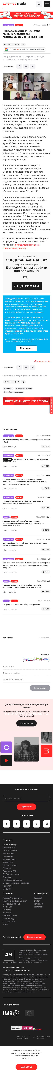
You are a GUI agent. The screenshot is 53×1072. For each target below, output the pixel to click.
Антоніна (7, 877)
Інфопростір (8, 25)
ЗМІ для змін (8, 853)
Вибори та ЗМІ (9, 871)
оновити (45, 654)
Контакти (7, 913)
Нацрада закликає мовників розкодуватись (22, 605)
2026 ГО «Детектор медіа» (18, 970)
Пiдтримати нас (34, 937)
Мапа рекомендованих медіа (16, 883)
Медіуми (7, 889)
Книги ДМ (7, 907)
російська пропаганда (14, 392)
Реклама (7, 910)
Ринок (6, 517)
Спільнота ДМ (26, 723)
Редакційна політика (12, 898)
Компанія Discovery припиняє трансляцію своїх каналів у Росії (26, 441)
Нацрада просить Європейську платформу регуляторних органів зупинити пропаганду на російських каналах (23, 523)
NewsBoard (8, 862)
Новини (19, 25)
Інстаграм (38, 907)
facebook (38, 898)
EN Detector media (11, 874)
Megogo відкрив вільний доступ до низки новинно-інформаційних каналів (25, 544)
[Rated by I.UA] (37, 1029)
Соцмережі (41, 893)
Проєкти (8, 840)
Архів (5, 924)
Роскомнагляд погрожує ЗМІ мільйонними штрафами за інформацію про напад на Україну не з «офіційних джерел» (26, 565)
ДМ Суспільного (10, 850)
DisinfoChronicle (10, 865)
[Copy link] (32, 66)
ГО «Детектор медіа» (12, 880)
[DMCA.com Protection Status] (16, 1029)
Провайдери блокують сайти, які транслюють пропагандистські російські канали (23, 502)
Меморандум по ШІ (11, 904)
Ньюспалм (7, 886)
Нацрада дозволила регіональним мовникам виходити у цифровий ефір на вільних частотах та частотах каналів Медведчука (24, 481)
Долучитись (26, 348)
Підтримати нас (10, 915)
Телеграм (38, 904)
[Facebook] (19, 66)
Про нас (8, 893)
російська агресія (25, 388)
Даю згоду (26, 1067)
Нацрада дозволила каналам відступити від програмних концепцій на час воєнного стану (22, 586)
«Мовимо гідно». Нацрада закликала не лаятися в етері (26, 460)
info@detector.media (15, 968)
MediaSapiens (9, 847)
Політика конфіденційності (15, 901)
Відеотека (7, 868)
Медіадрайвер (9, 859)
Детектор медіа (10, 844)
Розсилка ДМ (9, 921)
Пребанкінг (8, 856)
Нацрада (9, 388)
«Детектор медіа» (42, 361)
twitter (37, 901)
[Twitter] (26, 66)
